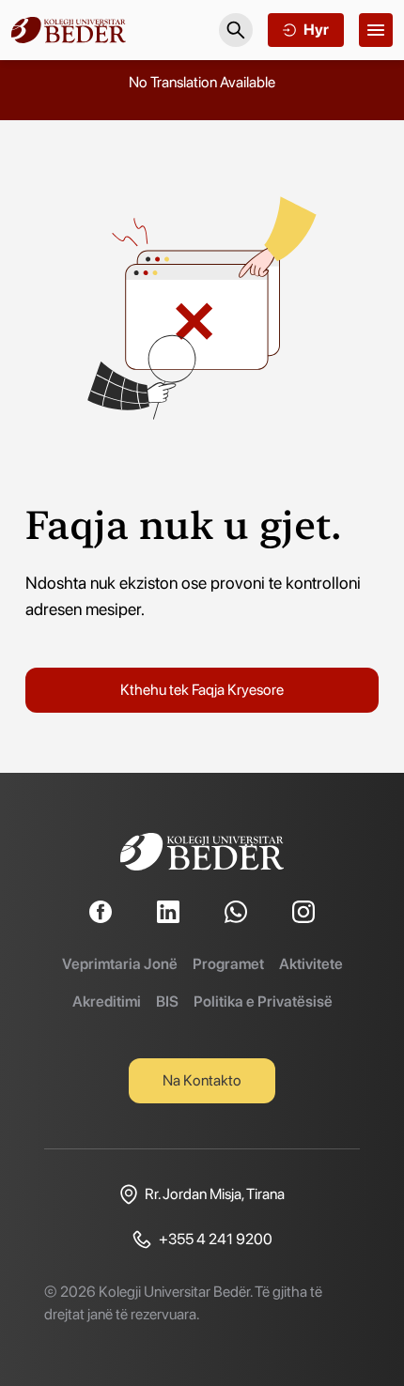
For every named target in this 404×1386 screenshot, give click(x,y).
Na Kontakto (202, 1080)
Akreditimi (106, 1001)
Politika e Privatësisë (263, 1001)
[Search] (236, 30)
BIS (167, 1001)
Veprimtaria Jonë (120, 964)
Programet (228, 964)
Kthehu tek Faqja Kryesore (202, 690)
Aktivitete (311, 964)
